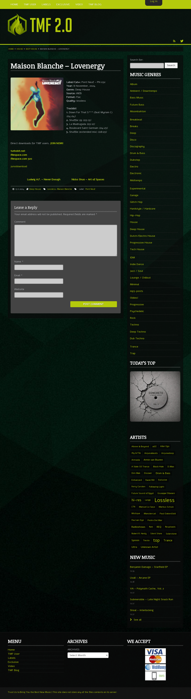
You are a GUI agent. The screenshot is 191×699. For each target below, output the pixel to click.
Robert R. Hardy (139, 533)
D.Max (170, 466)
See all (137, 619)
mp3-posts (136, 291)
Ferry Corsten (138, 486)
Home (11, 49)
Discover (148, 473)
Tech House (137, 249)
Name (18, 261)
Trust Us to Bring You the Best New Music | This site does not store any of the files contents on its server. (62, 692)
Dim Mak (135, 473)
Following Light (156, 486)
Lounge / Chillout (140, 277)
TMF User (14, 654)
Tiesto (146, 540)
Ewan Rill (149, 479)
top (156, 540)
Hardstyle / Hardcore (142, 208)
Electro (134, 166)
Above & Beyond (140, 446)
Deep (133, 133)
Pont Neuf (90, 189)
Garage (134, 195)
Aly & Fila (136, 453)
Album (133, 84)
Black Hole (158, 466)
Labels (11, 658)
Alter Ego (164, 446)
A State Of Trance (140, 466)
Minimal (134, 284)
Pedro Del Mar (155, 520)
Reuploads (170, 526)
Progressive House (141, 242)
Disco (133, 139)
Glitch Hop (136, 202)
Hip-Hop (135, 215)
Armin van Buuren (153, 459)
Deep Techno (138, 331)
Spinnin (135, 540)
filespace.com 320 (21, 158)
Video (11, 666)
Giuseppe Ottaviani (166, 493)
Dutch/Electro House (142, 236)
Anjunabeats (151, 453)
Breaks (134, 126)
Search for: (136, 60)
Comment (20, 221)
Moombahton (138, 111)
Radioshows (138, 527)
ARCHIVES (73, 649)
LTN (133, 506)
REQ (159, 527)
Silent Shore (156, 533)
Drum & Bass (137, 153)
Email (18, 275)
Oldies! (134, 298)
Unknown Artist (149, 547)
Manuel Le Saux (147, 506)
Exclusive (162, 479)
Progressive (137, 304)
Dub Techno (137, 338)
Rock (133, 318)
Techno (134, 324)
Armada (135, 459)
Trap (132, 353)
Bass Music (136, 97)
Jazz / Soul (136, 271)
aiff (154, 446)
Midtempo (136, 180)
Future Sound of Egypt (142, 493)
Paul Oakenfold (168, 513)
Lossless (51, 189)
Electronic (136, 173)
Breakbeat (136, 119)
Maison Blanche (64, 189)
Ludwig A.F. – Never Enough (43, 179)
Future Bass (137, 104)
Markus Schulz (166, 506)
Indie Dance (137, 264)
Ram (151, 526)
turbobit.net (18, 151)
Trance (134, 346)
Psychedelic (137, 311)
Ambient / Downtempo (143, 91)
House (20, 49)
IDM (132, 257)
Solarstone (171, 533)
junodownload (19, 166)
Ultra (134, 547)
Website (19, 289)
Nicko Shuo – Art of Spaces (88, 179)
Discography (137, 146)
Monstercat (150, 513)
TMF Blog (13, 670)
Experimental (137, 188)
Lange (148, 500)
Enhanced (136, 479)
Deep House (31, 49)
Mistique (135, 513)
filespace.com (19, 155)
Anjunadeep (167, 453)
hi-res (136, 500)
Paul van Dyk (137, 520)
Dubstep (135, 160)
